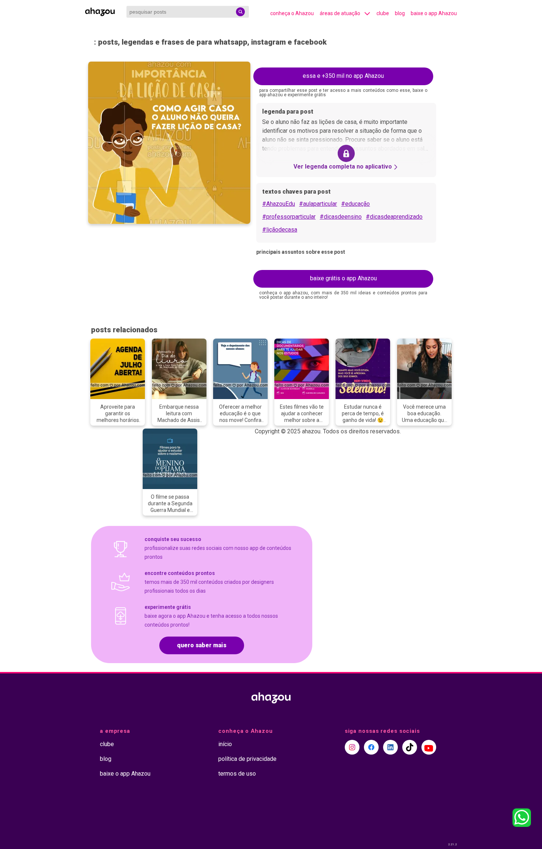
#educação (355, 203)
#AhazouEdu (278, 203)
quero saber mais (201, 645)
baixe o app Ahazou (434, 13)
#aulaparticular (318, 203)
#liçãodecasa (279, 229)
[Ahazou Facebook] (371, 747)
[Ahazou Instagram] (352, 747)
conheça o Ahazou (292, 13)
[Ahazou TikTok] (409, 747)
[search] (240, 11)
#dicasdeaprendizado (394, 216)
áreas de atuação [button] (340, 13)
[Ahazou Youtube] (428, 747)
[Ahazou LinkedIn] (390, 747)
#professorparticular (289, 216)
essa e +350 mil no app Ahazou (343, 75)
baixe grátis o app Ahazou (343, 278)
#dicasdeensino (341, 216)
